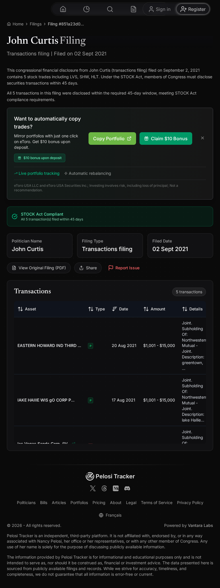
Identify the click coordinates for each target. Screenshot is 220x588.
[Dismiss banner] (202, 138)
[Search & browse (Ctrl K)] (110, 9)
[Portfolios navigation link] (86, 9)
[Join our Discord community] (127, 489)
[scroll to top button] (208, 559)
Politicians (26, 502)
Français (113, 515)
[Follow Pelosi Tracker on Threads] (104, 489)
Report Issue (127, 267)
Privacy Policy (190, 502)
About (115, 502)
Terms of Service (156, 502)
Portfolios (79, 502)
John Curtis (28, 249)
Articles (59, 502)
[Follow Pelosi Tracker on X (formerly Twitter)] (93, 489)
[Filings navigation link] (133, 9)
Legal (131, 502)
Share (91, 267)
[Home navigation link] (63, 9)
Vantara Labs (200, 525)
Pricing (99, 502)
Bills (43, 502)
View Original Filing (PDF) (42, 267)
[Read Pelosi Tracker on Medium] (116, 489)
